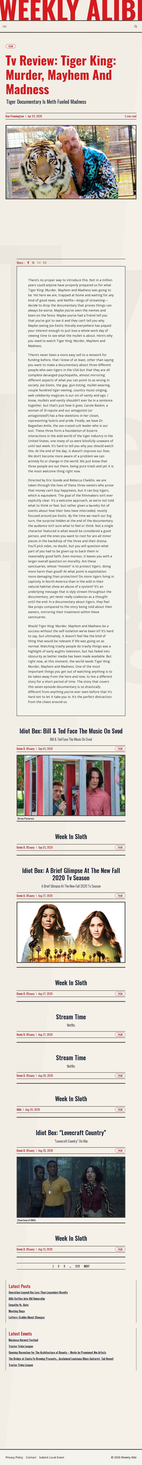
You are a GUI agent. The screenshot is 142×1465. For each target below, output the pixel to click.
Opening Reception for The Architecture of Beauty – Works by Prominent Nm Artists (57, 1352)
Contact (31, 1457)
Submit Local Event (51, 1457)
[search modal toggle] (135, 26)
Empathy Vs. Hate (19, 1305)
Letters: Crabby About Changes (27, 1317)
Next (87, 1266)
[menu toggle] (4, 26)
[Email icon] (44, 262)
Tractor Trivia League (21, 1346)
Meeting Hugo (17, 1311)
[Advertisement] (71, 229)
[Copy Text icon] (39, 262)
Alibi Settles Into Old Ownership (27, 1299)
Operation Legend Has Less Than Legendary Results (38, 1292)
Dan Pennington (15, 116)
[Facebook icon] (28, 262)
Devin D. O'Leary (25, 749)
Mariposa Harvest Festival (23, 1340)
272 (77, 1266)
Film (10, 46)
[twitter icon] (33, 262)
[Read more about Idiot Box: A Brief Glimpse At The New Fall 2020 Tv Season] (71, 934)
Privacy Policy (14, 1457)
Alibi (19, 1109)
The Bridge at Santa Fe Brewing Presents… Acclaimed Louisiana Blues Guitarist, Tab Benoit (61, 1359)
